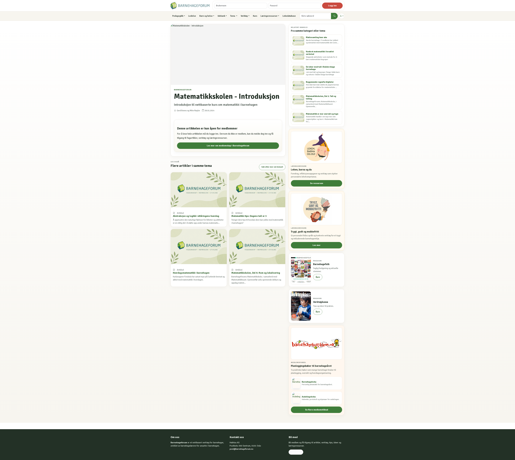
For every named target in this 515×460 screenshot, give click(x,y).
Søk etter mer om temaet (272, 167)
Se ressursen (316, 183)
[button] (341, 16)
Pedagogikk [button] (177, 16)
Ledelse (192, 16)
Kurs (255, 16)
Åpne (318, 277)
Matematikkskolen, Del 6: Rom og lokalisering (255, 272)
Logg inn (332, 5)
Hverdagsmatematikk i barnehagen (191, 272)
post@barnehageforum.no (241, 449)
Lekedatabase (289, 16)
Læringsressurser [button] (269, 16)
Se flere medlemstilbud (316, 409)
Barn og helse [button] (206, 16)
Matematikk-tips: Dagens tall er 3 (249, 216)
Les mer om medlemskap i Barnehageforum (228, 145)
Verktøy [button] (244, 16)
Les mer (317, 245)
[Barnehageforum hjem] (190, 5)
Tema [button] (233, 16)
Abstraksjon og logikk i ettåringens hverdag (196, 216)
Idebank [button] (221, 16)
